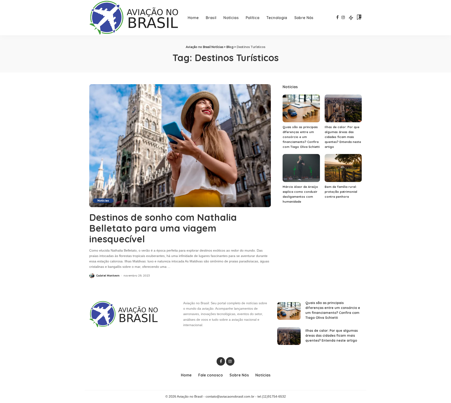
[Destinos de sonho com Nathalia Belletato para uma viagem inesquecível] (180, 145)
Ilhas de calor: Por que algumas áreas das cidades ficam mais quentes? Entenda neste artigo (343, 137)
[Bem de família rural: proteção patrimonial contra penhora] (343, 168)
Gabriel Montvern (108, 275)
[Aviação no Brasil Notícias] (135, 17)
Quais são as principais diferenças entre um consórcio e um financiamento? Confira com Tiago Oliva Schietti (301, 137)
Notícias (103, 200)
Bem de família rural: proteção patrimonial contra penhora (341, 191)
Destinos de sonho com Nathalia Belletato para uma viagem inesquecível (163, 228)
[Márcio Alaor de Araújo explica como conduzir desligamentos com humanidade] (301, 168)
